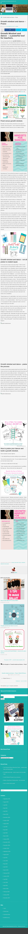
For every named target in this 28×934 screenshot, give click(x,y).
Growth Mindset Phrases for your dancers (11, 777)
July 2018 (5, 879)
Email (2, 697)
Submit (2, 698)
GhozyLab (23, 926)
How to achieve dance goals (9, 783)
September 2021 (6, 798)
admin (17, 26)
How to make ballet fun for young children (9, 600)
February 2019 (6, 873)
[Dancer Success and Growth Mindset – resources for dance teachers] (14, 639)
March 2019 (5, 870)
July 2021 (5, 805)
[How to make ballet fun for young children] (14, 589)
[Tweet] (21, 29)
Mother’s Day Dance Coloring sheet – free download (14, 780)
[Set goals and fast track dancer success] (14, 614)
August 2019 (6, 854)
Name (2, 693)
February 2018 (6, 891)
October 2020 (6, 820)
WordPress (15, 926)
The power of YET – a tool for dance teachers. (13, 659)
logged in (8, 685)
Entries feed (5, 911)
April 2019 (5, 866)
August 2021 (6, 801)
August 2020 (6, 823)
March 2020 (5, 835)
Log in (4, 908)
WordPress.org (6, 917)
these (22, 91)
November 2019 (6, 845)
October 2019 (6, 848)
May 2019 (5, 863)
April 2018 (5, 885)
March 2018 (5, 888)
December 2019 (6, 842)
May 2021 (5, 808)
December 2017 (6, 897)
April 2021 (5, 811)
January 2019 (6, 876)
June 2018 (5, 882)
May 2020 (5, 829)
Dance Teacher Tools (16, 562)
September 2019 (6, 851)
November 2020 (6, 817)
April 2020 (5, 832)
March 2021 (5, 814)
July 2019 (5, 857)
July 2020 (5, 826)
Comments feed (6, 914)
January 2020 (6, 839)
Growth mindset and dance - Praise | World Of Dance (14, 673)
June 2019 (5, 860)
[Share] (10, 29)
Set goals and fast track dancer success (9, 625)
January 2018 (6, 894)
